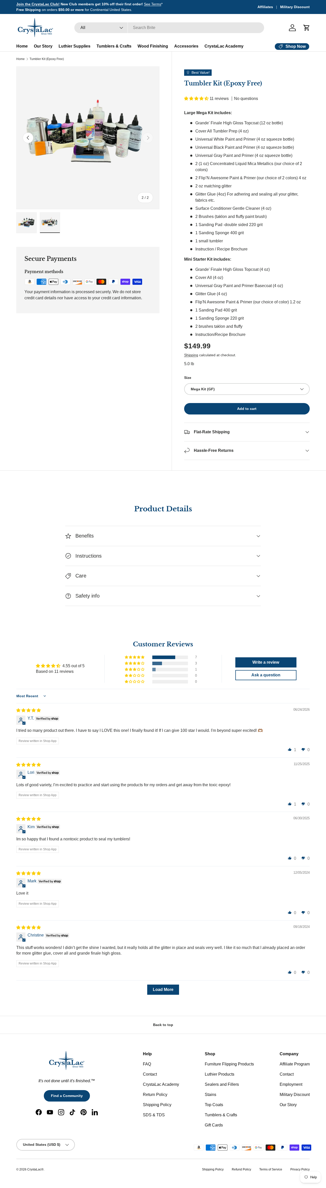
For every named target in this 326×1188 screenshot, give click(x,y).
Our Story (43, 46)
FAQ (147, 1064)
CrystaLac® (35, 1169)
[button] (306, 27)
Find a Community (67, 1096)
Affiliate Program (295, 1064)
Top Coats (214, 1105)
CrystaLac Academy (224, 46)
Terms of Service (270, 1169)
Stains (210, 1094)
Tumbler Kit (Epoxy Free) (47, 59)
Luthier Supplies (74, 46)
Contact (150, 1074)
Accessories (186, 46)
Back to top (163, 1025)
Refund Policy (241, 1169)
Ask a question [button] (265, 675)
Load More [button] (163, 989)
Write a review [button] (265, 662)
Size (187, 378)
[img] (28, 710)
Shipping (191, 355)
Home (22, 46)
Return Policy (155, 1094)
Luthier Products (219, 1074)
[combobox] (169, 27)
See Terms (152, 4)
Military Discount (295, 7)
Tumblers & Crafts (114, 46)
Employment (291, 1084)
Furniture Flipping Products (229, 1064)
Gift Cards (214, 1125)
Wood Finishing (153, 46)
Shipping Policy (157, 1105)
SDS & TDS (154, 1115)
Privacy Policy (300, 1169)
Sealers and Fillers (222, 1084)
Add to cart (246, 409)
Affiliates (265, 7)
